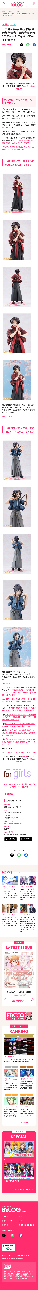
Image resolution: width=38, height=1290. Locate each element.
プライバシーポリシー (22, 1255)
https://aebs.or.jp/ (23, 1278)
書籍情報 (5, 1225)
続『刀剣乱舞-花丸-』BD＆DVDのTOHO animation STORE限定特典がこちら (18, 724)
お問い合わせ (6, 1255)
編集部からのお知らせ (26, 1225)
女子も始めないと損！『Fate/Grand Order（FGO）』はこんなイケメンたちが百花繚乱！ (11, 1112)
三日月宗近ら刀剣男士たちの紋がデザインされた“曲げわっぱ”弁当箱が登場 (19, 709)
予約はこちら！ (8, 416)
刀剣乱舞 (18, 11)
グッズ (13, 24)
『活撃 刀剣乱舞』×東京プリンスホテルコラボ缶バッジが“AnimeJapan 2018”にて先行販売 (19, 692)
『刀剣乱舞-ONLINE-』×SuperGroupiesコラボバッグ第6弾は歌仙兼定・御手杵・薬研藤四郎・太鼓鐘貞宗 (19, 717)
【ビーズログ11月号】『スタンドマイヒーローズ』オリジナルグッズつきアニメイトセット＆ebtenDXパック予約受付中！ (10, 894)
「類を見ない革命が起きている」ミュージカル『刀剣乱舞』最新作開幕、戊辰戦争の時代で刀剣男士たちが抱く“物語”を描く (27, 1084)
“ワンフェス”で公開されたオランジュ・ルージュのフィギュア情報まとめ (19, 148)
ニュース (5, 1216)
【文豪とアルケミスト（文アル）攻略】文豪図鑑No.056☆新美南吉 (11, 1086)
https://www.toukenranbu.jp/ (15, 823)
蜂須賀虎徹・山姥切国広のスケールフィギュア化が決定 (18, 141)
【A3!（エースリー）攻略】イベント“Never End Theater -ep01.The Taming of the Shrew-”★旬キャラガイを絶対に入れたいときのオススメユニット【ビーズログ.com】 (27, 924)
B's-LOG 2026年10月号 (19, 992)
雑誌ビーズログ (7, 1221)
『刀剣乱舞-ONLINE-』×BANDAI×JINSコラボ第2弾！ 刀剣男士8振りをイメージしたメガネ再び (19, 742)
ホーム (3, 11)
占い (20, 1221)
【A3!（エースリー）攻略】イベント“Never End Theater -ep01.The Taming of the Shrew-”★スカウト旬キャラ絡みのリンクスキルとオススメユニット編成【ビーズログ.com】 (27, 1112)
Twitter (25, 83)
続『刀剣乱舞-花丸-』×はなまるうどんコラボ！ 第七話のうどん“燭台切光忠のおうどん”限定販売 (18, 733)
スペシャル (10, 11)
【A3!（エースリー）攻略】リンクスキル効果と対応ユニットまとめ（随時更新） (18, 1060)
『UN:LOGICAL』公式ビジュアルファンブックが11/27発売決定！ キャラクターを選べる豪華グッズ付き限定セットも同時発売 (27, 894)
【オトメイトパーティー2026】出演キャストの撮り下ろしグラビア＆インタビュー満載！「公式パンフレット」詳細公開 (10, 921)
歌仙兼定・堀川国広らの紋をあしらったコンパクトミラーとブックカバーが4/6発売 (19, 700)
